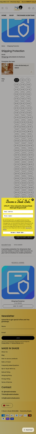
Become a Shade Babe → (18, 232)
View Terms (28, 228)
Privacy (5, 229)
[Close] (32, 200)
